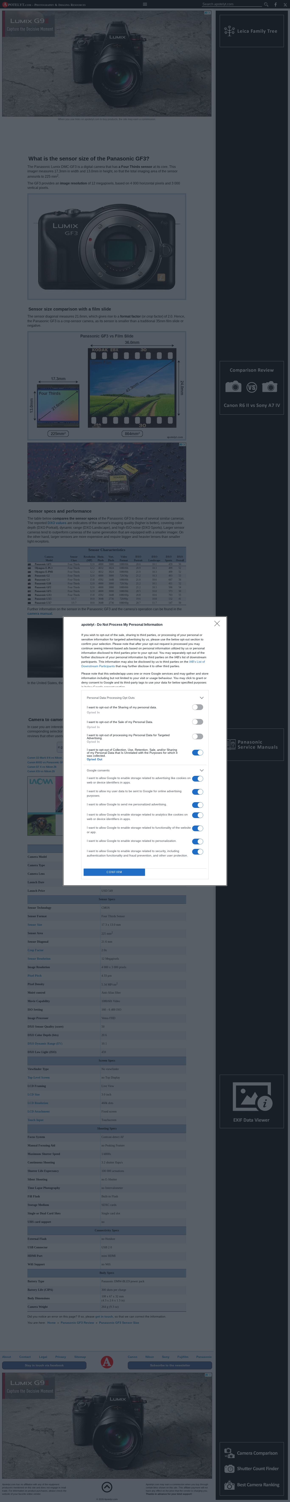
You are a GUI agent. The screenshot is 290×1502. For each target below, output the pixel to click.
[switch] (197, 707)
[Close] (218, 625)
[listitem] (145, 698)
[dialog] (145, 751)
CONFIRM (114, 872)
